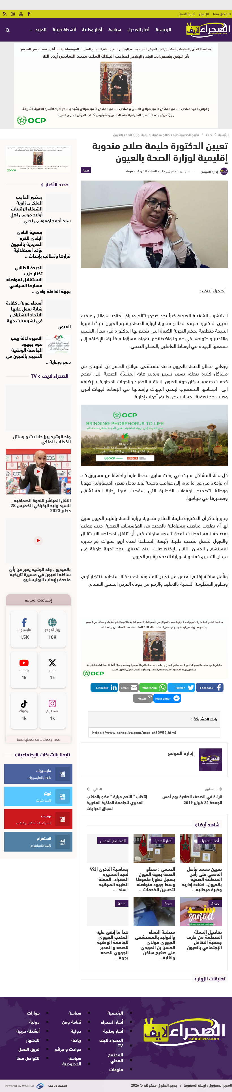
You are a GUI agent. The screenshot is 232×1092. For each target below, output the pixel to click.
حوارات (33, 1012)
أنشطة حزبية (64, 29)
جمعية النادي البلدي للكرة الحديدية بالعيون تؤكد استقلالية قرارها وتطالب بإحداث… (41, 243)
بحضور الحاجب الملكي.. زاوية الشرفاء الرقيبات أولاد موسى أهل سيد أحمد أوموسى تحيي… (40, 208)
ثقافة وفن (71, 1021)
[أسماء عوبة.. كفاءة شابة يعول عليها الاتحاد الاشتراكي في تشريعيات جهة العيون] (58, 309)
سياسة (114, 29)
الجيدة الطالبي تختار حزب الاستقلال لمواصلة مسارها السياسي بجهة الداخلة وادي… (38, 278)
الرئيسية (163, 29)
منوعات (116, 1069)
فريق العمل (187, 13)
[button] (210, 687)
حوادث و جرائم (68, 1049)
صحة (86, 170)
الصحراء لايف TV (111, 1042)
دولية (76, 1030)
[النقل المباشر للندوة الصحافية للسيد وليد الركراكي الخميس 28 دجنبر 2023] (38, 471)
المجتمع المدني (113, 840)
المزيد (40, 29)
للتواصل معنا (222, 13)
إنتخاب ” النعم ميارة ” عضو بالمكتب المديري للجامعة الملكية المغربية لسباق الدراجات (117, 802)
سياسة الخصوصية (71, 1060)
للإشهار (204, 13)
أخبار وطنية (92, 29)
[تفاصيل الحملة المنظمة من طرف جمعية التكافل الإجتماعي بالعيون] (201, 911)
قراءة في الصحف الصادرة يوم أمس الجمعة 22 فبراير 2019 (192, 799)
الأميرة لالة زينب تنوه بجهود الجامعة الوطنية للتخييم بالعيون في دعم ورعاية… (38, 349)
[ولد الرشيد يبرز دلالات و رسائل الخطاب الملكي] (38, 408)
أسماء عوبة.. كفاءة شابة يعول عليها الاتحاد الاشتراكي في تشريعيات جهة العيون (38, 314)
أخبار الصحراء (138, 29)
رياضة (76, 1039)
